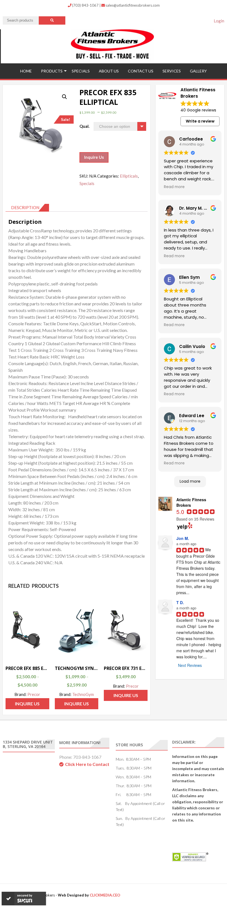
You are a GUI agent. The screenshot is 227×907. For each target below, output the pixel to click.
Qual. (84, 126)
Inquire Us (94, 157)
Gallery (198, 71)
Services (171, 71)
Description (25, 207)
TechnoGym (83, 694)
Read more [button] (174, 186)
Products (52, 71)
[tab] (27, 208)
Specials (81, 71)
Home (26, 71)
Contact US (140, 71)
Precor (33, 694)
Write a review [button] (200, 121)
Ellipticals (129, 175)
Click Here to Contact (87, 764)
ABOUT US (109, 71)
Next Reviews (190, 665)
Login (219, 20)
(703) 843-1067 (85, 5)
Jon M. (182, 538)
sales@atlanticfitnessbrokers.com (132, 5)
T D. (180, 602)
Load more (190, 481)
